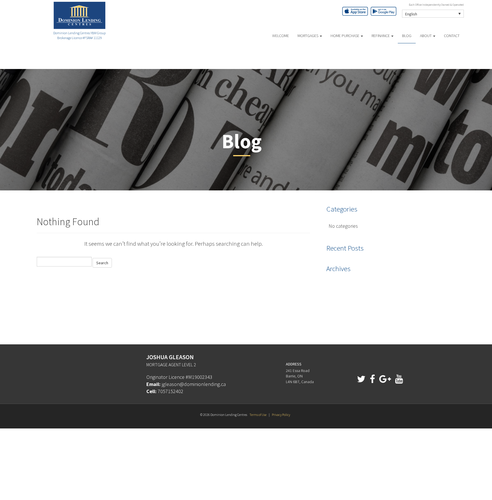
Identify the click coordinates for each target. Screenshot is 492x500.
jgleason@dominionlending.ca (194, 384)
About (426, 35)
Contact (452, 35)
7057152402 (170, 391)
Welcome (280, 35)
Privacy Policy (281, 414)
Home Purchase (345, 35)
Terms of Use (257, 414)
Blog (406, 35)
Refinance (381, 35)
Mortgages (308, 35)
